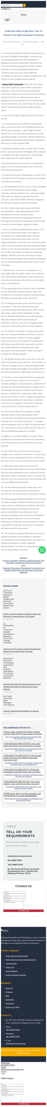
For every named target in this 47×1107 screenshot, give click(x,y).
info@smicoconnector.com (20, 856)
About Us (9, 988)
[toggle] (11, 9)
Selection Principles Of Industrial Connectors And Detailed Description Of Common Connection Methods (24, 570)
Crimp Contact (11, 963)
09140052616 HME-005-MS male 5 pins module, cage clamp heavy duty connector (23, 787)
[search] (24, 5)
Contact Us (10, 1003)
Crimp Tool (10, 967)
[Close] (2, 1083)
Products (9, 992)
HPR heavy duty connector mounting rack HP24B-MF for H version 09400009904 (23, 799)
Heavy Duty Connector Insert (17, 956)
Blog (7, 996)
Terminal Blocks (12, 971)
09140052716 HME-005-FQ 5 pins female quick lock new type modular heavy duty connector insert (23, 763)
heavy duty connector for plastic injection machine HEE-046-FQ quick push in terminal (23, 737)
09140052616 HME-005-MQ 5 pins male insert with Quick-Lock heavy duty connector (23, 749)
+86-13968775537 (13, 1030)
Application (10, 1000)
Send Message (23, 911)
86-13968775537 (15, 860)
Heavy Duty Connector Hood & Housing (21, 960)
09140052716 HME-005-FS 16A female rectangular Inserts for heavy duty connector (23, 775)
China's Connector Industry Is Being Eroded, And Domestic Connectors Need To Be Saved (23, 562)
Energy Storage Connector (16, 975)
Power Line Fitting (13, 1007)
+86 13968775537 (15, 865)
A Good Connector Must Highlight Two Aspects (21, 711)
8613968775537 (8, 1065)
